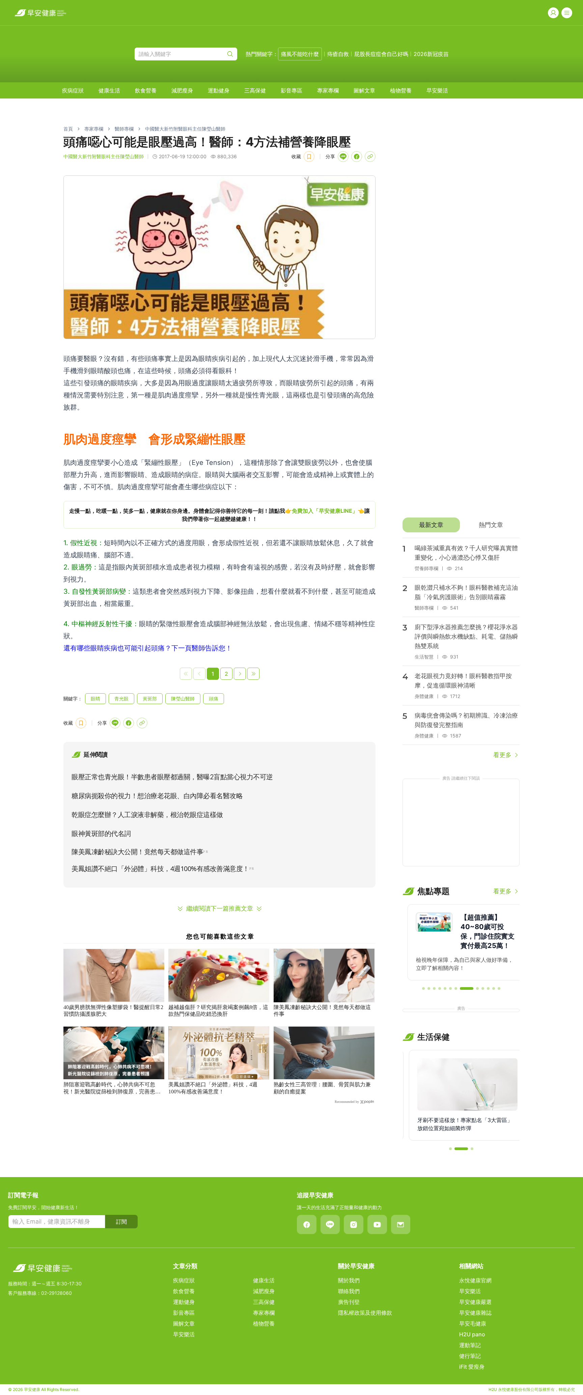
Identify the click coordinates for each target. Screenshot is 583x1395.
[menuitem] (72, 90)
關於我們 (349, 1280)
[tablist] (461, 525)
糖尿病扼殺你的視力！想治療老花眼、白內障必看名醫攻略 (157, 796)
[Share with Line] (343, 156)
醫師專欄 (124, 129)
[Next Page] (240, 674)
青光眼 (121, 698)
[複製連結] (370, 156)
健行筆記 (470, 1355)
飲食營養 (146, 90)
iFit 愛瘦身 (471, 1366)
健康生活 (109, 90)
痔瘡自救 (338, 54)
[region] (219, 514)
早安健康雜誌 (475, 1312)
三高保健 (255, 90)
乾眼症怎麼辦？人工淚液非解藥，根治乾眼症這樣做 (147, 815)
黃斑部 (150, 698)
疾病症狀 (73, 90)
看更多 (502, 754)
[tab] (431, 525)
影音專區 (291, 90)
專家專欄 (328, 90)
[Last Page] (253, 674)
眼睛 (95, 698)
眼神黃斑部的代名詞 (101, 834)
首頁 (68, 129)
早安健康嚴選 (475, 1302)
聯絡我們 (349, 1291)
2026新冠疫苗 (431, 54)
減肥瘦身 (182, 90)
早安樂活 (437, 90)
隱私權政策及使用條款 (365, 1312)
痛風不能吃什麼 (300, 54)
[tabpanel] (461, 649)
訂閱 (121, 1221)
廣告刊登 (349, 1302)
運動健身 (218, 90)
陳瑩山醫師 (183, 698)
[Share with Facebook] (356, 156)
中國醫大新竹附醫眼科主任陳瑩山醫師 (185, 129)
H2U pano (472, 1334)
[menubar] (255, 90)
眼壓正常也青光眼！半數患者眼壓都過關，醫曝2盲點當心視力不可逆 (172, 777)
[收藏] (309, 156)
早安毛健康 (472, 1323)
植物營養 (401, 90)
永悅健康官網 (475, 1280)
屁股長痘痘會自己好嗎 (381, 54)
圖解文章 (364, 90)
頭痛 (213, 698)
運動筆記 (470, 1345)
